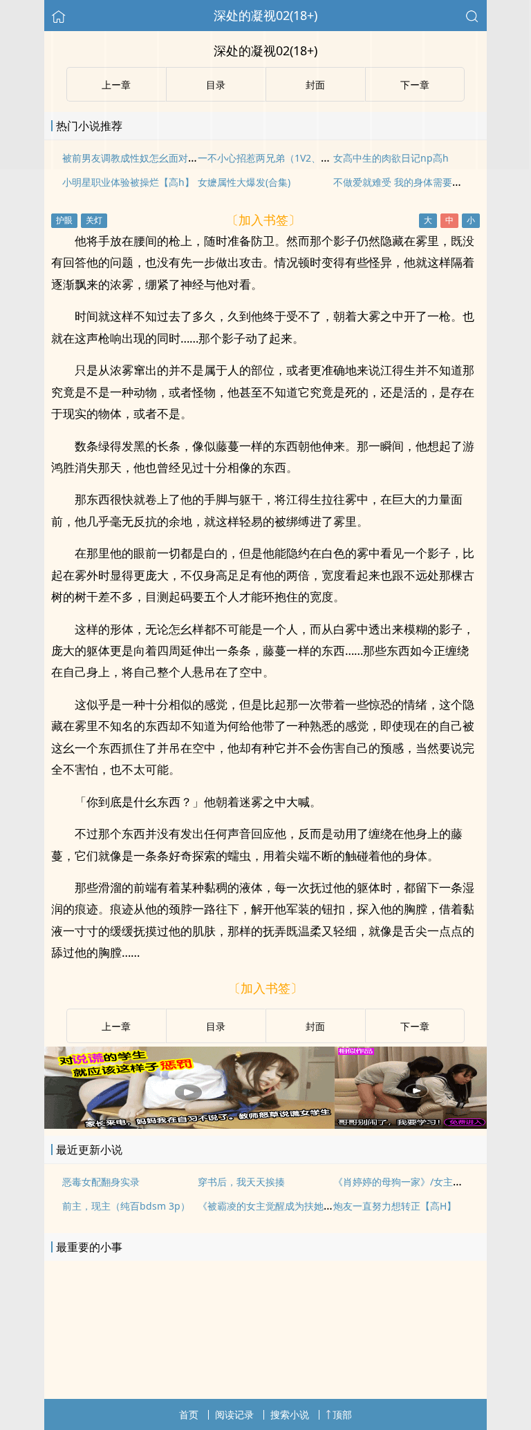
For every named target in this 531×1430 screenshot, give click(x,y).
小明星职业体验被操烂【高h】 (128, 182)
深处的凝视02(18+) (265, 15)
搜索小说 (289, 1414)
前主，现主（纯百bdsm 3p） (126, 1205)
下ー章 (414, 1026)
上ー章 (116, 1026)
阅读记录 (234, 1414)
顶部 (342, 1414)
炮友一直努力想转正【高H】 (394, 1205)
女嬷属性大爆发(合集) (244, 182)
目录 (215, 1026)
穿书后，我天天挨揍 (241, 1181)
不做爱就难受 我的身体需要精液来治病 (417, 182)
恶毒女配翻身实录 (101, 1181)
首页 (188, 1414)
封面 (315, 1026)
